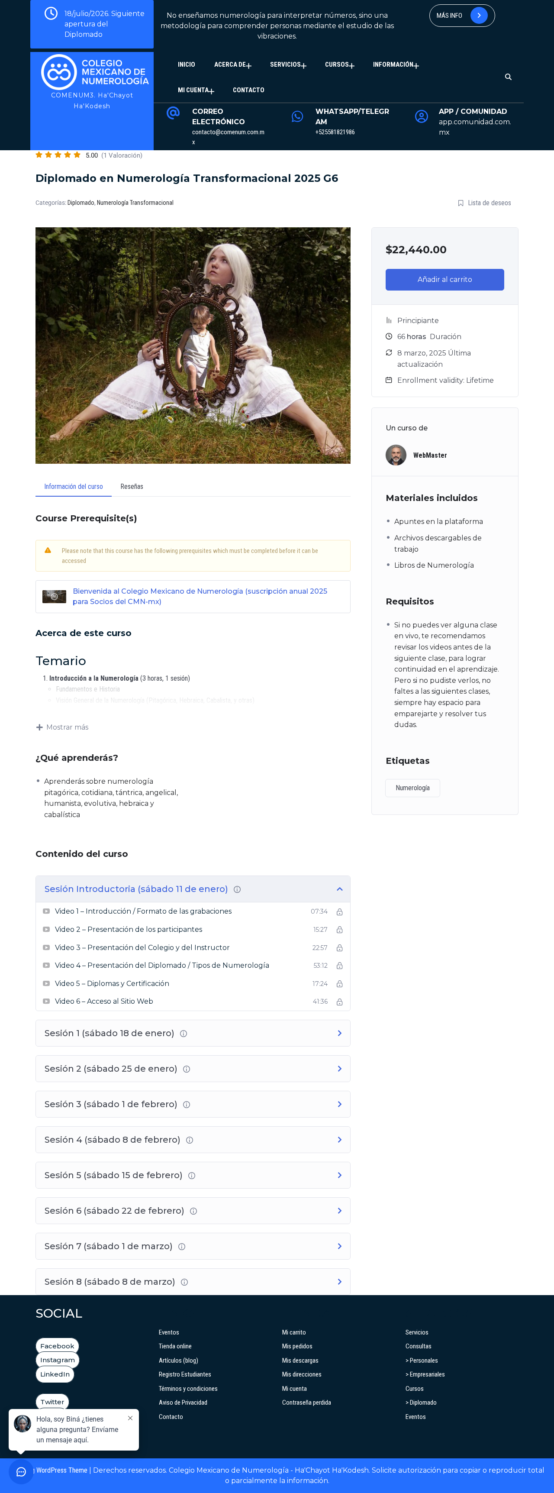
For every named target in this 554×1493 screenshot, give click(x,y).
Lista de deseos (489, 203)
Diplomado (81, 202)
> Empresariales (425, 1374)
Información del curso (73, 486)
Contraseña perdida (306, 1402)
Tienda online (175, 1346)
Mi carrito (294, 1332)
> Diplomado (421, 1402)
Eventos (169, 1332)
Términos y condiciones (188, 1389)
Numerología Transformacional (135, 202)
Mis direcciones (302, 1374)
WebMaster (430, 455)
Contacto (248, 90)
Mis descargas (300, 1360)
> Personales (422, 1360)
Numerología (413, 788)
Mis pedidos (297, 1346)
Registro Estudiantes (185, 1374)
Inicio (186, 64)
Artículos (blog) (178, 1360)
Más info (450, 15)
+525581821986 (335, 132)
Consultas (419, 1346)
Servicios (285, 64)
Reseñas (131, 486)
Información (393, 64)
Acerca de (230, 64)
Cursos (337, 64)
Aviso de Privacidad (183, 1402)
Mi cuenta (193, 90)
